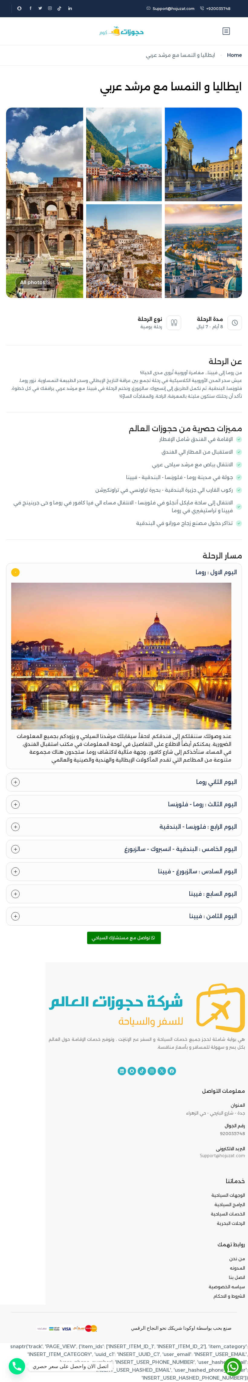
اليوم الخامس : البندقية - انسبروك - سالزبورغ (180, 849)
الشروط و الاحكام (229, 1296)
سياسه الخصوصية (227, 1287)
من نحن (237, 1258)
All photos (32, 282)
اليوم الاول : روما (216, 572)
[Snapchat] (132, 1071)
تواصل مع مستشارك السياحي (121, 937)
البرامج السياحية (229, 1204)
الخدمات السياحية (228, 1214)
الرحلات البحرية (231, 1223)
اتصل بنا (237, 1277)
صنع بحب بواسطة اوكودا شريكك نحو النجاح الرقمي (181, 1328)
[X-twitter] (162, 1071)
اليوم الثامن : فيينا (213, 916)
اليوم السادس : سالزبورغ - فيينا (197, 871)
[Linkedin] (122, 1071)
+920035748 (218, 8)
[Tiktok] (142, 1071)
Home (234, 55)
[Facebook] (172, 1071)
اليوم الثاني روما (216, 782)
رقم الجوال (235, 1125)
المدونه (237, 1268)
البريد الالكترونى (230, 1148)
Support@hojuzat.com (173, 8)
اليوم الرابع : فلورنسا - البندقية (198, 827)
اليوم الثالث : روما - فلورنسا (202, 804)
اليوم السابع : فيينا (213, 894)
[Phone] (17, 1366)
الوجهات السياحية (228, 1195)
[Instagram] (152, 1071)
